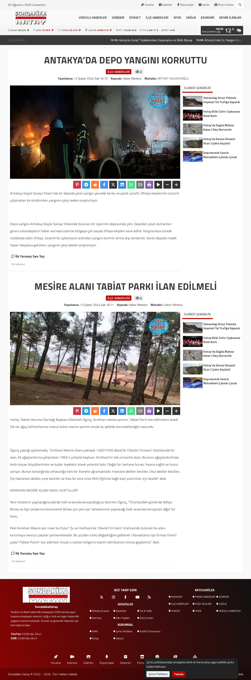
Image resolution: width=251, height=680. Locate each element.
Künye (95, 638)
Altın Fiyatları (123, 618)
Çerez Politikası (124, 631)
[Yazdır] (149, 185)
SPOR (177, 17)
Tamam (179, 674)
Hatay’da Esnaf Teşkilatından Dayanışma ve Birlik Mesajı (133, 40)
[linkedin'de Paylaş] (122, 185)
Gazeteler (121, 611)
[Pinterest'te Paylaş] (77, 185)
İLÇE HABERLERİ (157, 17)
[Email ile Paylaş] (140, 185)
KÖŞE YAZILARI (203, 604)
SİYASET (135, 17)
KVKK (95, 631)
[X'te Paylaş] (113, 185)
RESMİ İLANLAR (230, 17)
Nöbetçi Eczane (100, 611)
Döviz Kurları (147, 618)
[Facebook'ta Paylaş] (104, 185)
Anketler (125, 662)
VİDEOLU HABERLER (93, 17)
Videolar (72, 662)
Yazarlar (149, 5)
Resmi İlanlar (226, 5)
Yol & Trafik (146, 611)
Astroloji (96, 618)
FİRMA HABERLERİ (205, 597)
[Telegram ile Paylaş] (86, 185)
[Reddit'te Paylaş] (95, 185)
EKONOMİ (207, 17)
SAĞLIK (191, 17)
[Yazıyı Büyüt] (176, 185)
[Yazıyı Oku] (158, 185)
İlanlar (205, 5)
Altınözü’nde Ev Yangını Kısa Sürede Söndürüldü (213, 40)
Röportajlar (187, 5)
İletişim (120, 638)
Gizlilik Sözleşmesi (150, 631)
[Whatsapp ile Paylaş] (131, 185)
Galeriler (167, 5)
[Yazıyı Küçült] (167, 185)
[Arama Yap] (239, 4)
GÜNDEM (118, 17)
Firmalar (142, 662)
